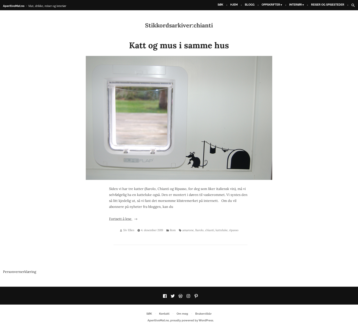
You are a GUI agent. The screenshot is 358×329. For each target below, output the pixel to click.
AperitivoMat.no (13, 6)
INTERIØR (295, 4)
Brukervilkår (203, 313)
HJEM (234, 4)
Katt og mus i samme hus (179, 45)
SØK (220, 4)
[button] (351, 5)
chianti (209, 230)
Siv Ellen (128, 230)
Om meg (182, 313)
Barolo (199, 230)
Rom (173, 230)
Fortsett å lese (126, 219)
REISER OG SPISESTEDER (327, 4)
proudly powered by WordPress (191, 320)
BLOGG (250, 4)
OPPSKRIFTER (271, 4)
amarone (188, 230)
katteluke (222, 230)
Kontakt (164, 313)
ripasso (233, 230)
